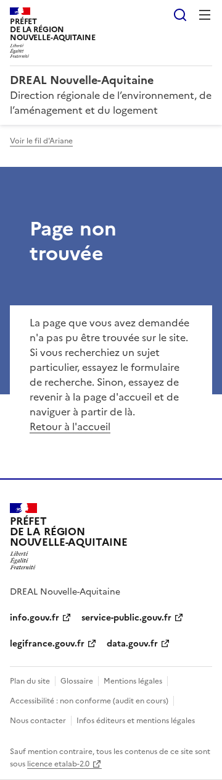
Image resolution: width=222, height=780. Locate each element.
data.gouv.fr (132, 643)
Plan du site (30, 681)
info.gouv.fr (34, 617)
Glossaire (76, 681)
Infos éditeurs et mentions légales (135, 720)
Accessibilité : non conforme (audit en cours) (89, 700)
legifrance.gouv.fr (47, 643)
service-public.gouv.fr (126, 617)
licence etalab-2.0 (58, 763)
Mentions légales (133, 681)
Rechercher (180, 14)
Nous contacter (38, 720)
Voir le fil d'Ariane (41, 140)
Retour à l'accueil (70, 426)
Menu (204, 14)
